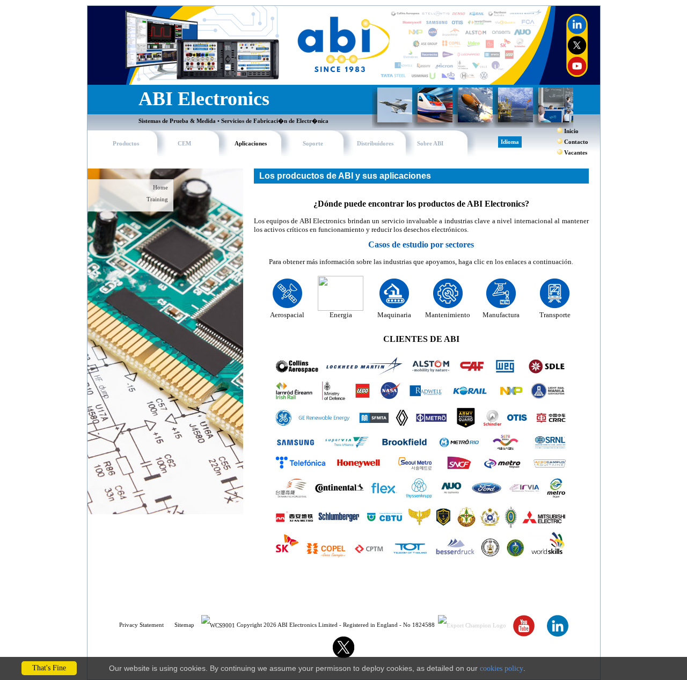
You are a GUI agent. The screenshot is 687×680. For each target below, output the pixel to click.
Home (160, 188)
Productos (126, 144)
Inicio (571, 131)
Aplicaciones (251, 144)
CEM (184, 144)
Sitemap (184, 625)
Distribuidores (375, 144)
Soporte (313, 144)
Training (157, 199)
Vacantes (575, 153)
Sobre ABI (430, 144)
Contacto (576, 142)
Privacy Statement (141, 625)
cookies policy (501, 668)
